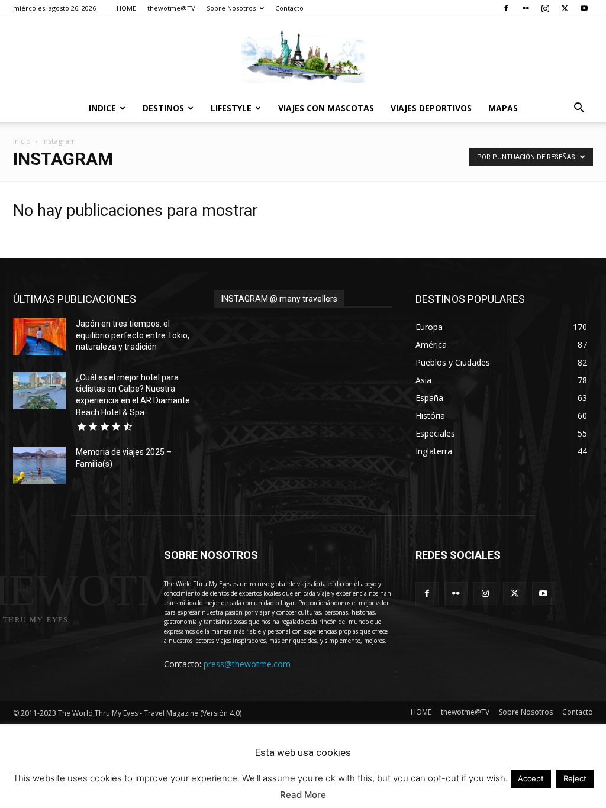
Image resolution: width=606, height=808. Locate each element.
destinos (163, 108)
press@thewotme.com (247, 664)
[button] (579, 109)
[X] (564, 8)
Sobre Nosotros (231, 8)
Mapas (503, 108)
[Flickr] (525, 8)
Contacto (289, 8)
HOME (126, 8)
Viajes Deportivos (431, 108)
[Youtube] (584, 8)
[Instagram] (545, 8)
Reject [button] (574, 778)
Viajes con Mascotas (326, 108)
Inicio (22, 141)
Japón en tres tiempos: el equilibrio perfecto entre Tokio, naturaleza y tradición (132, 335)
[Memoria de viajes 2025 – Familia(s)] (39, 465)
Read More (303, 794)
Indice (102, 108)
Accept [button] (531, 778)
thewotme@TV (171, 8)
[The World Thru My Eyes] (303, 56)
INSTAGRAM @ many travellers (279, 298)
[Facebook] (506, 8)
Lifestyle (231, 108)
